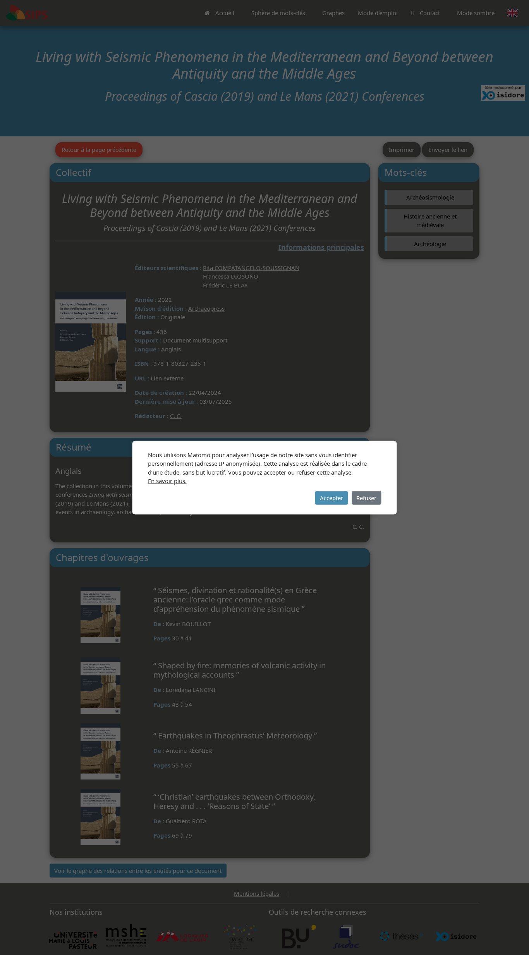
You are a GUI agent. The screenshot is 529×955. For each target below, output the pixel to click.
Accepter (331, 498)
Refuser (366, 498)
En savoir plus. (167, 481)
